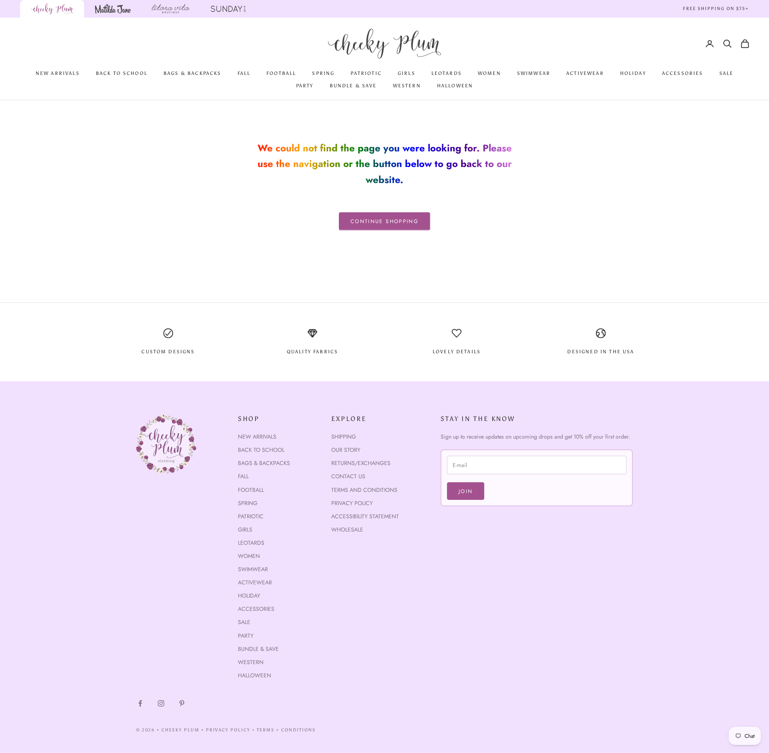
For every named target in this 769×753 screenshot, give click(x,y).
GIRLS (406, 73)
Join (466, 491)
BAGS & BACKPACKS (192, 73)
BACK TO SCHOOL (121, 73)
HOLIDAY (633, 73)
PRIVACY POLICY (228, 730)
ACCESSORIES (682, 73)
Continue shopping (384, 221)
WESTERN (407, 86)
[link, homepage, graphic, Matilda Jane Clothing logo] (113, 9)
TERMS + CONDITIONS (286, 730)
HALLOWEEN (455, 86)
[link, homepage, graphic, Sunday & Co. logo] (228, 9)
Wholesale (347, 529)
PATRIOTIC (365, 73)
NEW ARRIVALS (58, 73)
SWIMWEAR (533, 73)
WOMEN (489, 73)
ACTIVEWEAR (585, 73)
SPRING (323, 73)
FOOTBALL (281, 73)
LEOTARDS (446, 73)
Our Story (345, 450)
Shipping (343, 437)
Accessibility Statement (365, 516)
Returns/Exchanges (361, 463)
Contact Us (348, 476)
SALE (726, 73)
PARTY (305, 86)
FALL (244, 73)
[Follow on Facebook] (140, 703)
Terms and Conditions (364, 490)
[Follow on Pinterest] (182, 703)
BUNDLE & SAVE (353, 86)
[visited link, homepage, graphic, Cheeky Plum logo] (52, 9)
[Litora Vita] (170, 9)
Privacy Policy (352, 503)
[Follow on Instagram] (161, 703)
